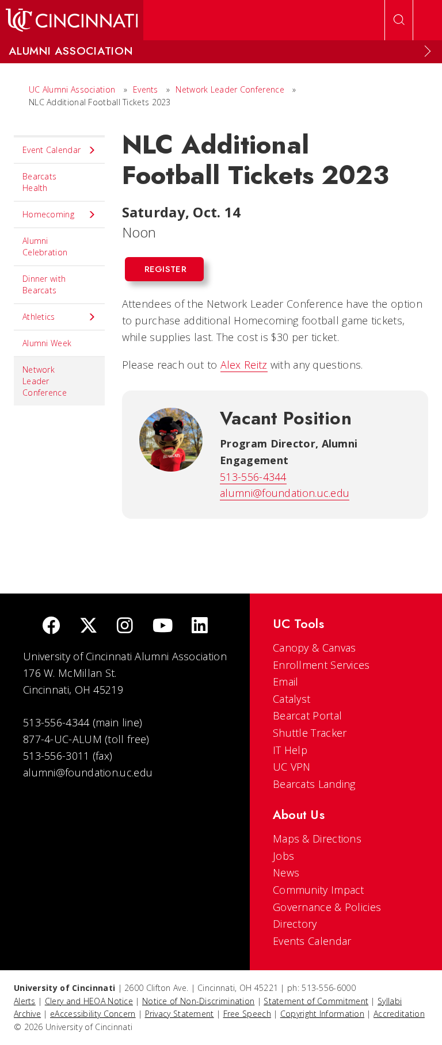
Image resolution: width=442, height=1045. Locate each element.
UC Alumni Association (72, 89)
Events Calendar (312, 941)
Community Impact (318, 890)
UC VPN (292, 767)
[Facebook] (51, 627)
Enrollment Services (321, 665)
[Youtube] (163, 627)
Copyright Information (322, 1013)
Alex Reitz (244, 365)
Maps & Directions (317, 838)
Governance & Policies (327, 907)
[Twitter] (88, 627)
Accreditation (399, 1013)
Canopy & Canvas (314, 647)
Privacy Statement (179, 1013)
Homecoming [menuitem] (48, 214)
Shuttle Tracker (310, 733)
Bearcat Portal (307, 715)
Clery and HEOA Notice (89, 1001)
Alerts (25, 1001)
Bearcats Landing (314, 784)
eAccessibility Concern (93, 1013)
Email (286, 681)
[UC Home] (71, 20)
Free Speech (247, 1013)
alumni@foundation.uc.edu (284, 493)
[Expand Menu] (427, 51)
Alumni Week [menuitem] (46, 343)
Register (165, 269)
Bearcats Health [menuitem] (39, 182)
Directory (295, 924)
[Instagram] (125, 627)
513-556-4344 (253, 477)
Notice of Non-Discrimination (198, 1001)
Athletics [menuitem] (38, 316)
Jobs (283, 856)
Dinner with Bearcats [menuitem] (44, 284)
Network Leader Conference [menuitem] (44, 381)
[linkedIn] (200, 627)
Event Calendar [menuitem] (51, 149)
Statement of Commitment (316, 1001)
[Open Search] (398, 20)
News (286, 872)
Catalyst (291, 699)
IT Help (290, 750)
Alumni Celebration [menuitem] (44, 246)
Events (145, 89)
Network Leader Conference (230, 89)
